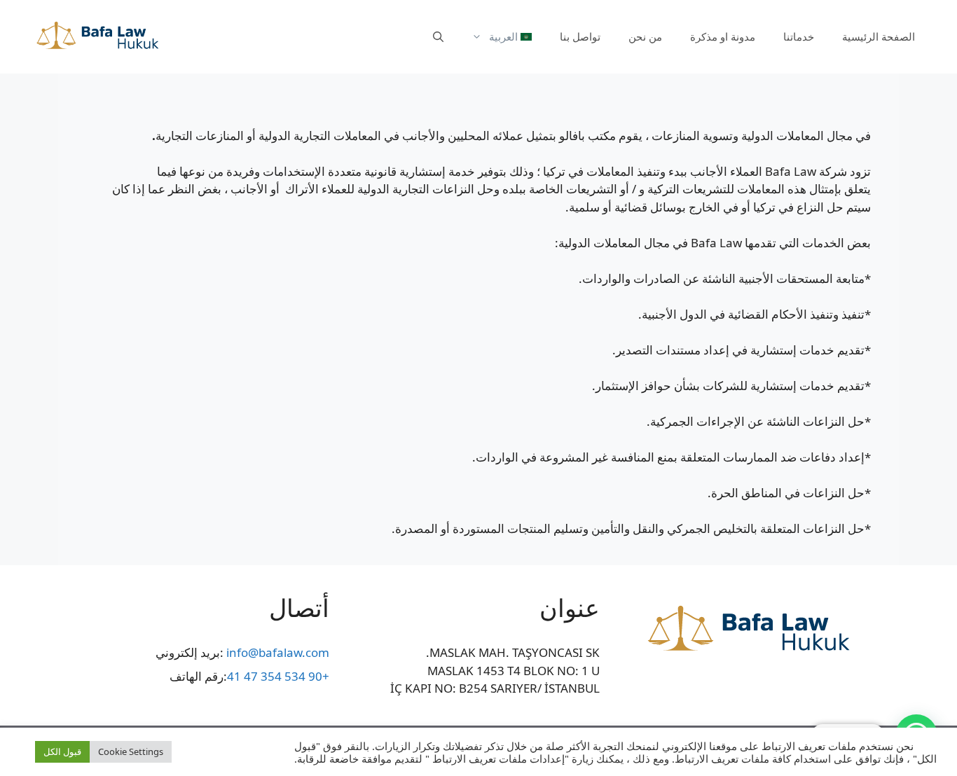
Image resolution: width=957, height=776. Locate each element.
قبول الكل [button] (62, 751)
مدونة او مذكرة (722, 36)
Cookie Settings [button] (130, 751)
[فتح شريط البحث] (438, 36)
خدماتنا (798, 36)
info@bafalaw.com (277, 652)
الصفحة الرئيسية (878, 36)
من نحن (645, 36)
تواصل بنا (580, 36)
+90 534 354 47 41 (278, 676)
